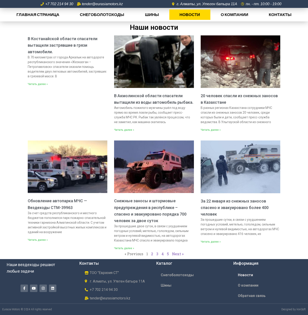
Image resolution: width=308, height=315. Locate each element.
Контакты (280, 14)
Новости (189, 14)
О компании (234, 14)
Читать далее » (38, 84)
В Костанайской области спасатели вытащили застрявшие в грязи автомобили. (62, 45)
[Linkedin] (52, 288)
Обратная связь (252, 296)
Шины (152, 14)
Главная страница (37, 14)
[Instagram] (43, 288)
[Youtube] (33, 288)
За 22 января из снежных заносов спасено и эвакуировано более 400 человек (235, 207)
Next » (178, 253)
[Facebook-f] (24, 288)
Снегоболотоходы (102, 14)
